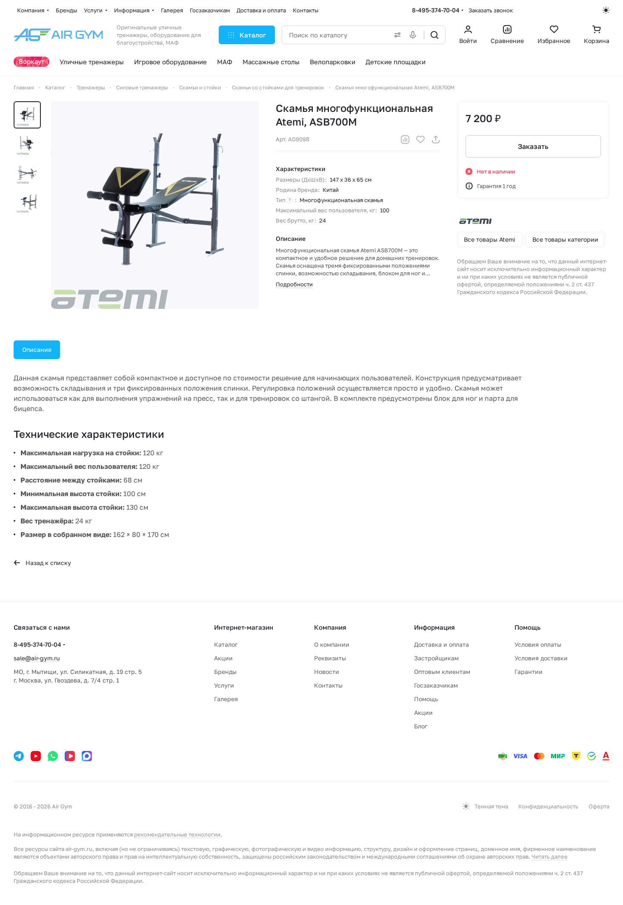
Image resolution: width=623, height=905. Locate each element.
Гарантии (528, 671)
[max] (87, 756)
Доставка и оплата (441, 644)
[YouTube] (36, 756)
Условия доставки (541, 658)
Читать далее (550, 856)
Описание (36, 349)
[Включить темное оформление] (606, 10)
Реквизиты (330, 658)
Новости (326, 671)
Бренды (225, 671)
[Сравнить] (405, 139)
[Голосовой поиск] (414, 35)
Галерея (226, 698)
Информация (434, 627)
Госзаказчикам (436, 685)
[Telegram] (19, 756)
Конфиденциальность (548, 806)
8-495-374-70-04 (436, 10)
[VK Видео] (70, 756)
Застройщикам (436, 658)
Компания (330, 627)
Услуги (224, 685)
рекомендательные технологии (177, 834)
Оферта (599, 806)
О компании (331, 644)
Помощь (426, 698)
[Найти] (434, 35)
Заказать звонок (491, 10)
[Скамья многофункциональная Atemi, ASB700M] (155, 205)
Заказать (533, 146)
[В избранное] (420, 139)
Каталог (225, 644)
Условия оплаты (537, 644)
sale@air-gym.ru (37, 658)
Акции (223, 658)
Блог (420, 726)
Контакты (328, 685)
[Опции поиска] (395, 35)
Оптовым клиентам (442, 671)
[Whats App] (53, 756)
